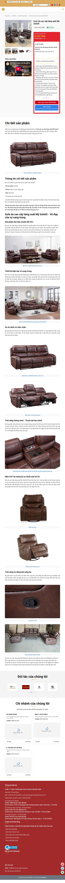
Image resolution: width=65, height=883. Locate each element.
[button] (29, 52)
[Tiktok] (59, 5)
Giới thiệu (29, 1)
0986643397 (11, 1)
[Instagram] (57, 5)
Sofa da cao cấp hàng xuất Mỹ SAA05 (38, 16)
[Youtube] (52, 5)
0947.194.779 (15, 754)
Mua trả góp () (46, 107)
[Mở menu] (63, 9)
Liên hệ (17, 1)
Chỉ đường (27, 741)
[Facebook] (54, 5)
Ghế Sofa (14, 16)
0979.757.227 (14, 816)
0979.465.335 (44, 719)
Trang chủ (7, 16)
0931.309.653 (22, 803)
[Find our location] (62, 872)
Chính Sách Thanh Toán (12, 832)
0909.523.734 (22, 809)
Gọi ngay (9, 741)
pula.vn (44, 877)
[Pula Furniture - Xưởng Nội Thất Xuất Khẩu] (3, 9)
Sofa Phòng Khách (22, 16)
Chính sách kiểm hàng (12, 840)
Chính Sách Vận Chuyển (12, 837)
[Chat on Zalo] (62, 868)
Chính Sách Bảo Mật (11, 829)
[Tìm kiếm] (48, 5)
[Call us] (62, 864)
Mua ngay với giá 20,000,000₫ (47, 102)
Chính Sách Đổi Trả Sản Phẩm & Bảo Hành (17, 835)
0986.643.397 (15, 720)
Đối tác (23, 1)
